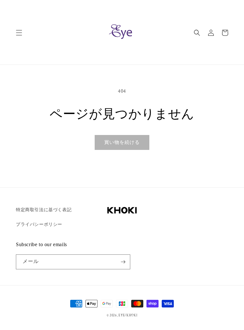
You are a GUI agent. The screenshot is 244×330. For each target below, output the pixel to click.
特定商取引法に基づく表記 (43, 210)
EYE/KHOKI (128, 315)
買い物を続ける (122, 142)
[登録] (123, 261)
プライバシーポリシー (39, 224)
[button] (19, 33)
